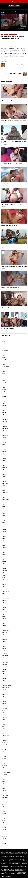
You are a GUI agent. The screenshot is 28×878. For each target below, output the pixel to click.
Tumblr (5, 763)
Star (4, 733)
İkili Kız (4, 561)
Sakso (4, 701)
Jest (7, 34)
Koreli (4, 605)
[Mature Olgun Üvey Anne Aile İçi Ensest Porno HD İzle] (14, 111)
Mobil (4, 641)
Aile (4, 355)
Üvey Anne (5, 795)
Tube (15, 34)
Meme (4, 634)
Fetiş (4, 497)
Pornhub (5, 676)
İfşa (4, 559)
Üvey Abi (5, 793)
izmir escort (24, 872)
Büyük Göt (5, 428)
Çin (4, 444)
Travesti (5, 756)
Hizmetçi (5, 557)
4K (4, 343)
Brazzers (5, 424)
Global (4, 520)
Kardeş (4, 579)
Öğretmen (5, 655)
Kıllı (4, 586)
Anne (4, 382)
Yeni (4, 822)
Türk (4, 767)
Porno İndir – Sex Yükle (8, 683)
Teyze (4, 747)
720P (4, 348)
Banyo (4, 410)
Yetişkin (5, 827)
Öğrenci (5, 653)
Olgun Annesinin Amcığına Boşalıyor (9, 100)
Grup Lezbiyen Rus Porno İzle (7, 328)
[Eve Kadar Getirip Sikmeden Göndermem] (25, 74)
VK (3, 804)
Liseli (4, 621)
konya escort (8, 876)
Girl (4, 515)
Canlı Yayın (5, 435)
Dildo (4, 458)
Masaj (4, 628)
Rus (4, 696)
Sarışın (4, 706)
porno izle (19, 872)
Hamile (5, 536)
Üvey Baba (5, 797)
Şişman (5, 724)
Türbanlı (5, 765)
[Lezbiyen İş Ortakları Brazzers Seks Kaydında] (14, 298)
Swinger (5, 740)
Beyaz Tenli (5, 419)
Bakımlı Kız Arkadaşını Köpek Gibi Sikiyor (15, 65)
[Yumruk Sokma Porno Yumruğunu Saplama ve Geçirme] (14, 257)
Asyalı (4, 394)
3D (4, 341)
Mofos (4, 644)
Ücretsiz (5, 781)
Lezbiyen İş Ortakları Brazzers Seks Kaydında (11, 308)
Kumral (5, 612)
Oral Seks (5, 662)
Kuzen (4, 614)
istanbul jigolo (16, 873)
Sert (13, 34)
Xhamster (5, 809)
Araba (4, 385)
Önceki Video (4, 61)
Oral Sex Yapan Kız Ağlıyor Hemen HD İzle (10, 225)
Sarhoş (4, 703)
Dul (4, 469)
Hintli (4, 554)
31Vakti (4, 339)
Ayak (4, 398)
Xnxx (4, 811)
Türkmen (5, 774)
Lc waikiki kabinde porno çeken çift (9, 184)
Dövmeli (5, 467)
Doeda (4, 463)
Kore (4, 602)
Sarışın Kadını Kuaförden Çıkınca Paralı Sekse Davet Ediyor (13, 142)
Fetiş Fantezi (6, 499)
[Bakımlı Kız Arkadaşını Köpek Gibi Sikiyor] (3, 65)
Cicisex (5, 440)
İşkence (5, 570)
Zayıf (4, 838)
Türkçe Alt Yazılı (6, 770)
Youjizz (4, 832)
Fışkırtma (5, 504)
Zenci (4, 841)
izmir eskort (11, 873)
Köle (4, 593)
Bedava (5, 417)
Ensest (4, 474)
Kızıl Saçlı (5, 589)
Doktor (4, 465)
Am (4, 364)
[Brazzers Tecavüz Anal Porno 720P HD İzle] (14, 195)
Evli (4, 488)
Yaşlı (4, 818)
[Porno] (14, 1)
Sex (4, 712)
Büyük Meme (6, 430)
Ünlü (4, 788)
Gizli (4, 518)
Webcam (5, 806)
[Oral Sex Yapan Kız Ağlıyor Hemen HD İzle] (14, 216)
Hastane (5, 543)
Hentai (4, 552)
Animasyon (5, 378)
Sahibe (4, 699)
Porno (4, 678)
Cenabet (5, 437)
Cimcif (4, 442)
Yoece (4, 829)
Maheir (4, 625)
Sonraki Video (24, 70)
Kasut (4, 582)
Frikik (4, 506)
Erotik (4, 476)
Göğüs (4, 522)
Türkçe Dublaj (6, 772)
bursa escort (3, 874)
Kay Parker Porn (4, 246)
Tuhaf (4, 761)
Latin (4, 616)
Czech (4, 453)
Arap (4, 387)
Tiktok (4, 749)
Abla (4, 353)
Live (4, 623)
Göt (4, 524)
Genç (5, 34)
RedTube (5, 689)
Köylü (4, 609)
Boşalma (5, 421)
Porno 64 (5, 680)
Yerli (4, 825)
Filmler (4, 502)
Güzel (4, 531)
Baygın (4, 412)
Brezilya (5, 426)
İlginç (4, 563)
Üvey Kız (5, 800)
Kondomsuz (6, 598)
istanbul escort (22, 874)
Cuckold (5, 451)
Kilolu (4, 584)
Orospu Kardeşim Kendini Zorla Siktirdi (10, 287)
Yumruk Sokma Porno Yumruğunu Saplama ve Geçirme (14, 266)
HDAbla (5, 547)
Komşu (5, 596)
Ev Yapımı (5, 483)
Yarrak (4, 816)
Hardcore (5, 540)
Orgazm (5, 664)
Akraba (5, 357)
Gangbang (5, 508)
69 (4, 346)
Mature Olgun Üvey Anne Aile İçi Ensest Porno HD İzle (13, 120)
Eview (4, 485)
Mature (5, 632)
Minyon (5, 639)
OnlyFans (5, 660)
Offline (5, 648)
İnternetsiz (5, 566)
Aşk (4, 391)
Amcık (4, 371)
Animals (5, 375)
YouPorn (5, 834)
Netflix (4, 646)
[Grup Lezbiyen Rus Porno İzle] (14, 319)
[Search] (26, 1)
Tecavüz (5, 745)
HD (4, 545)
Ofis (4, 651)
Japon (4, 575)
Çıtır (4, 447)
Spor (4, 731)
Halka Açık (5, 534)
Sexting (5, 717)
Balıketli (5, 405)
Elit (4, 472)
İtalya (4, 573)
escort (7, 874)
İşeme (4, 568)
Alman (4, 362)
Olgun (4, 657)
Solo (4, 728)
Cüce (4, 449)
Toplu (4, 754)
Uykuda (5, 802)
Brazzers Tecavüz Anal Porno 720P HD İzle (11, 204)
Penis (4, 669)
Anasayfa (3, 11)
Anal (8, 11)
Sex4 (4, 715)
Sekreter (5, 708)
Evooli (4, 490)
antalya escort (22, 873)
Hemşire (5, 550)
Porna (10, 34)
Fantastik (5, 495)
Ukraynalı (5, 783)
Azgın (4, 401)
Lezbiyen (5, 618)
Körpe (4, 607)
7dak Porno (5, 350)
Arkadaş (5, 389)
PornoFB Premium (7, 685)
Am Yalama (6, 366)
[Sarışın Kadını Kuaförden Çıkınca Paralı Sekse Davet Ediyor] (14, 132)
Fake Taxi (5, 492)
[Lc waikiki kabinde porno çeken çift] (14, 174)
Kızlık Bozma (6, 591)
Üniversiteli (5, 786)
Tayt (4, 742)
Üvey (4, 790)
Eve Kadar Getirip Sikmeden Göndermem (12, 73)
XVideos (5, 813)
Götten (5, 527)
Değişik (5, 456)
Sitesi (4, 726)
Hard (4, 538)
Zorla (4, 843)
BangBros (5, 408)
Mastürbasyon (6, 630)
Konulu (4, 600)
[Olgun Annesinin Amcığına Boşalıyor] (14, 91)
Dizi (4, 460)
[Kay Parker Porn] (14, 236)
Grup (4, 529)
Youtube (5, 836)
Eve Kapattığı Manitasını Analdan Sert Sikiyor (11, 163)
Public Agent (6, 687)
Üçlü (4, 779)
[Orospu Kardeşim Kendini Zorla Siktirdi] (14, 278)
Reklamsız (5, 692)
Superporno (6, 735)
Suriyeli (5, 738)
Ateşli (4, 396)
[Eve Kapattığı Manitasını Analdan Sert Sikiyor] (14, 154)
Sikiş (4, 722)
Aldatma (5, 359)
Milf (4, 637)
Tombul (5, 751)
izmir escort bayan (4, 873)
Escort (4, 479)
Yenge (4, 820)
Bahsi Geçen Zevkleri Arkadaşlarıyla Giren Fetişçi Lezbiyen (14, 7)
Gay (4, 511)
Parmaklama (6, 667)
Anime (4, 380)
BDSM (4, 414)
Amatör (5, 369)
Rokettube (5, 694)
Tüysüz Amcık (6, 777)
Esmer (4, 481)
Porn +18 (5, 671)
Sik (4, 719)
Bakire (4, 403)
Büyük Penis (6, 433)
